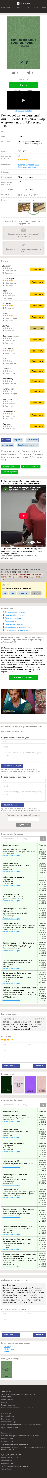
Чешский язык (6, 1469)
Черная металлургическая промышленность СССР (20, 1436)
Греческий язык (7, 1441)
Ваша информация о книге (13, 1309)
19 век (35, 7)
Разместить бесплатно (13, 805)
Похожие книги (11, 621)
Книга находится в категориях (18, 630)
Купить (23, 85)
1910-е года (9, 1349)
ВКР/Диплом (32, 440)
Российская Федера (8, 1422)
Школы (4, 1402)
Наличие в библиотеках (15, 615)
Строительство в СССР (9, 1458)
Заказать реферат (11, 466)
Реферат (21, 165)
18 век (26, 7)
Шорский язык (6, 1433)
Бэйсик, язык (6, 1413)
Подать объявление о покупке (15, 738)
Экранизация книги (24, 111)
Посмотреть (37, 269)
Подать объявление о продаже (15, 777)
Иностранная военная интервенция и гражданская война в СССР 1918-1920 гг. (23, 1448)
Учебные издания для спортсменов (14, 1444)
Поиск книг (6, 7)
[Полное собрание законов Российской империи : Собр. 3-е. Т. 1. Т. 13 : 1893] (18, 1085)
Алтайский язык (7, 1463)
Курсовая (30, 165)
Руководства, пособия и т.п (11, 1455)
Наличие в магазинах (14, 624)
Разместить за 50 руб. (12, 765)
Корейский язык (7, 1439)
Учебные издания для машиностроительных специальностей (18, 1395)
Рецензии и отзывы (13, 618)
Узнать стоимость (31, 466)
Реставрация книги (26, 200)
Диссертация (30, 167)
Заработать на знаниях (28, 445)
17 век (17, 7)
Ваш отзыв (6, 1036)
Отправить (39, 1066)
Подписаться (23, 824)
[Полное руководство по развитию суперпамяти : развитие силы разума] (30, 1085)
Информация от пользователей (18, 627)
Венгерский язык (7, 1416)
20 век (6, 1351)
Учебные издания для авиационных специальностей (21, 1425)
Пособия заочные (8, 1405)
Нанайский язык (7, 1399)
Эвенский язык (6, 1391)
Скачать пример (10, 471)
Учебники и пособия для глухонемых (15, 1466)
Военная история (8, 1419)
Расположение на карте (11, 855)
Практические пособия (10, 1427)
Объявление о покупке (15, 612)
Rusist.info (25, 3)
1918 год (7, 1346)
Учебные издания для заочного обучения (17, 1408)
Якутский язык (6, 1460)
